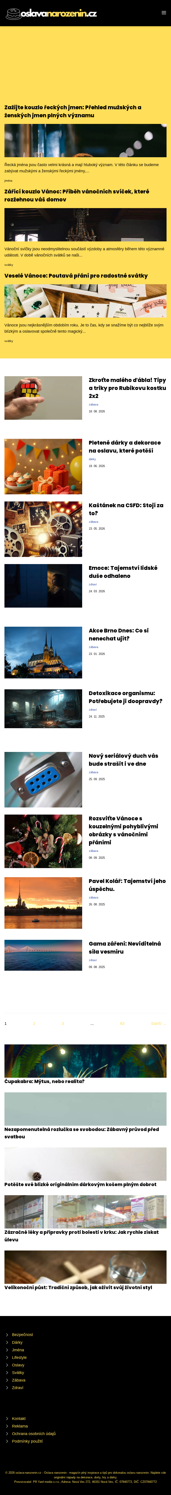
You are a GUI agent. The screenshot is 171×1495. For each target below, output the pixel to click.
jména (8, 180)
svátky (8, 264)
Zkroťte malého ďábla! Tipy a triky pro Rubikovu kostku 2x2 (127, 388)
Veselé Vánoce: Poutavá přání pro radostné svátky (76, 275)
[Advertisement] (85, 70)
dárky (92, 459)
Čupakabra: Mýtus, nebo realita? (44, 1081)
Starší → (159, 1023)
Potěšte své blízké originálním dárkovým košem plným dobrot (80, 1184)
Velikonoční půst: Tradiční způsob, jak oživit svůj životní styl (78, 1287)
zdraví (93, 584)
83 (122, 1023)
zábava (93, 404)
